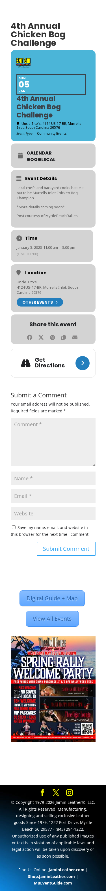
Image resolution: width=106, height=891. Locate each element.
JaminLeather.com (67, 869)
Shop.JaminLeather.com (51, 876)
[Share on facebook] (30, 336)
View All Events (52, 618)
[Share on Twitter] (41, 336)
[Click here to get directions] (82, 363)
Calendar (39, 153)
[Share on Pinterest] (52, 336)
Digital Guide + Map (52, 598)
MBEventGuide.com (53, 883)
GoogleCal (41, 159)
